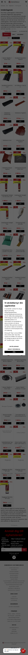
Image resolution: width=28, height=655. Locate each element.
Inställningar (14, 346)
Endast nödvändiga (14, 349)
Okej (14, 352)
